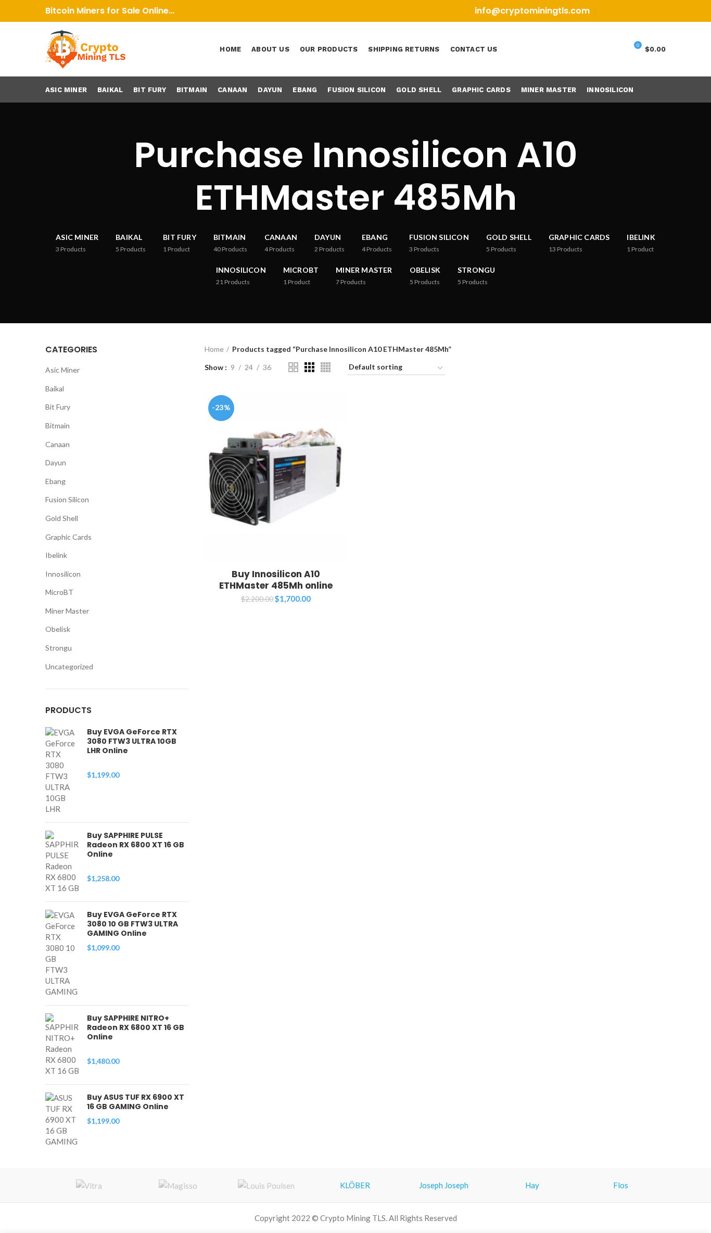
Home (214, 349)
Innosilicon (63, 573)
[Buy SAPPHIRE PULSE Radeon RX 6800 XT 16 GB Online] (62, 862)
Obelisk (57, 629)
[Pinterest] (633, 11)
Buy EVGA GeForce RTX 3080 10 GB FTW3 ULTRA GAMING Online (132, 924)
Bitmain (57, 425)
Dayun (55, 462)
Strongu (58, 647)
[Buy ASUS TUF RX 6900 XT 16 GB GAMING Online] (62, 1119)
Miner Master (67, 610)
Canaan (57, 444)
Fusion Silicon (67, 499)
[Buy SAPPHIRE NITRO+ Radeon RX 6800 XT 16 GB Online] (62, 1044)
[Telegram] (659, 11)
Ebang (55, 481)
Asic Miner (62, 369)
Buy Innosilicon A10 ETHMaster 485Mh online (276, 579)
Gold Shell (61, 518)
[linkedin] (646, 11)
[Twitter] (620, 11)
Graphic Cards (68, 536)
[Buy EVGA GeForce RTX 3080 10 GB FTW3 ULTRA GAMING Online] (62, 953)
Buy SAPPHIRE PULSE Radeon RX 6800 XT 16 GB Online (135, 845)
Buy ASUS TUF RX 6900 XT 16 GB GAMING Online (135, 1101)
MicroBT (59, 592)
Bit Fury (57, 406)
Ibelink (56, 555)
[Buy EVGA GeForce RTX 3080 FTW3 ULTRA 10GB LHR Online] (62, 771)
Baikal (54, 388)
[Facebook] (607, 11)
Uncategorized (69, 666)
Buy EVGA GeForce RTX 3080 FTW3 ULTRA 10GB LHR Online (132, 741)
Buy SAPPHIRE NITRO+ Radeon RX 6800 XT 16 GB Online (135, 1027)
